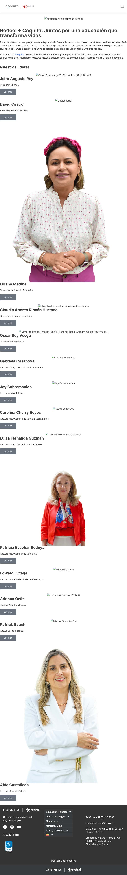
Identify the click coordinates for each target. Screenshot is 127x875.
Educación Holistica (56, 811)
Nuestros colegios (56, 816)
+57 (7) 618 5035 (105, 817)
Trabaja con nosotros (57, 830)
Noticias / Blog (54, 825)
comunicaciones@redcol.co (100, 822)
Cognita (19, 54)
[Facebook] (5, 827)
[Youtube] (19, 827)
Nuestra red (52, 821)
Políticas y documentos (63, 860)
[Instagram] (12, 827)
